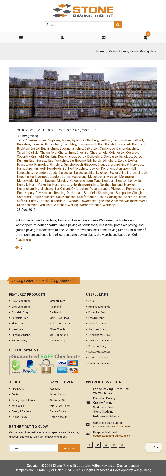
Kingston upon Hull (122, 169)
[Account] (62, 37)
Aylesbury (79, 140)
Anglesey (54, 140)
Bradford (138, 144)
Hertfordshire (78, 169)
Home (100, 51)
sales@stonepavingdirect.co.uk (111, 426)
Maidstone (79, 177)
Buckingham (50, 148)
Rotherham (75, 193)
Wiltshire (60, 205)
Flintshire (56, 164)
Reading (60, 193)
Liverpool (42, 177)
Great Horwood (132, 164)
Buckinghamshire (72, 148)
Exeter (133, 160)
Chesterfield (99, 152)
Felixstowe (25, 164)
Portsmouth (135, 189)
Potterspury (26, 193)
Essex (122, 160)
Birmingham (53, 144)
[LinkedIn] (114, 444)
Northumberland (111, 185)
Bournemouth (87, 144)
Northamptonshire (86, 185)
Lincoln (142, 173)
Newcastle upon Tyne (85, 181)
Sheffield (90, 193)
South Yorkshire (44, 197)
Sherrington (106, 193)
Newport (108, 181)
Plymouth (118, 189)
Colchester (117, 152)
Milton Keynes (45, 181)
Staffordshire (87, 197)
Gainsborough (73, 164)
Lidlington (129, 173)
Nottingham (25, 189)
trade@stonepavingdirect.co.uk (111, 435)
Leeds (53, 173)
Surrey (34, 201)
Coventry (23, 156)
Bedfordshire (122, 140)
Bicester (38, 144)
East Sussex (38, 160)
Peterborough (99, 189)
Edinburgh (94, 160)
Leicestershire (84, 173)
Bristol (35, 148)
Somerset (24, 197)
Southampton (66, 197)
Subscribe (69, 448)
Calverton (92, 148)
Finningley (41, 164)
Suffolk (22, 201)
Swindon (73, 201)
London (55, 177)
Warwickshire (128, 201)
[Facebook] (89, 444)
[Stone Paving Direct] (83, 10)
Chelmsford (48, 152)
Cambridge (108, 148)
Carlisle (33, 152)
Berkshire (24, 144)
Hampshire (25, 169)
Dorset (139, 156)
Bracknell (124, 144)
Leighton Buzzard (108, 173)
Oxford (65, 189)
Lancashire (25, 173)
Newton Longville (129, 181)
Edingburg (109, 160)
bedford (106, 140)
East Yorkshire (58, 160)
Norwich (130, 185)
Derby (82, 156)
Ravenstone (44, 193)
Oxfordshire (80, 189)
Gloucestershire (109, 164)
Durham (22, 160)
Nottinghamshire (47, 189)
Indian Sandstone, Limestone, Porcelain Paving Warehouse (56, 130)
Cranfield (37, 156)
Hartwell (39, 169)
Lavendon (41, 173)
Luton (66, 177)
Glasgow (90, 164)
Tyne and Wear (107, 201)
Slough (137, 193)
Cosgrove (133, 152)
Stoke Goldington (110, 197)
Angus (66, 140)
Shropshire (123, 193)
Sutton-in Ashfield (52, 201)
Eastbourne (78, 160)
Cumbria (51, 156)
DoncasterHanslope (118, 156)
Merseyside (25, 181)
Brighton (23, 148)
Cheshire (83, 152)
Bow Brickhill (107, 144)
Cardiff (22, 152)
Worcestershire (90, 205)
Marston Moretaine (120, 177)
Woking (73, 205)
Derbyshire (95, 156)
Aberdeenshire (36, 140)
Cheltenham (67, 152)
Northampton (62, 185)
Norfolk (22, 185)
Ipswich (94, 169)
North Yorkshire (40, 185)
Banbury (93, 140)
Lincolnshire (25, 177)
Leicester (66, 173)
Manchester (97, 177)
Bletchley (70, 144)
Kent (105, 169)
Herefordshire (57, 169)
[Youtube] (122, 444)
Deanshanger (67, 156)
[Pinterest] (106, 444)
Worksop (109, 205)
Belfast (138, 140)
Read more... (24, 240)
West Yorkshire (42, 205)
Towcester (88, 201)
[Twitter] (97, 444)
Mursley (63, 181)
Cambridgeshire (127, 148)
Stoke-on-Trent (135, 197)
